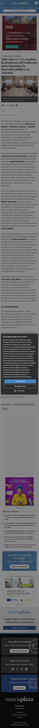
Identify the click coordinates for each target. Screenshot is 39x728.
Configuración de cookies (10, 377)
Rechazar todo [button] (20, 386)
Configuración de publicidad (11, 372)
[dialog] (19, 364)
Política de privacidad (24, 377)
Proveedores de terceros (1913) (18, 356)
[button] (19, 391)
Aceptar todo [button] (20, 381)
